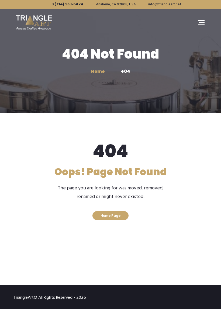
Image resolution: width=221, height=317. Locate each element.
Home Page (110, 215)
